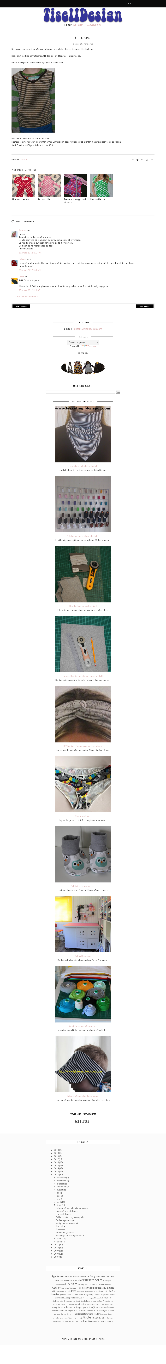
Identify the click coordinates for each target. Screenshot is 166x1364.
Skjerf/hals (93, 1307)
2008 (56, 1253)
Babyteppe (84, 1276)
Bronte (76, 1280)
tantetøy (83, 1313)
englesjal (85, 1284)
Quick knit (68, 1304)
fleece (109, 1284)
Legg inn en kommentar (27, 296)
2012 (56, 1174)
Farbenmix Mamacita (98, 1284)
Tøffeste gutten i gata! (66, 1220)
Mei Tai (107, 1297)
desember (61, 1177)
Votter (103, 1321)
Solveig (22, 259)
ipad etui (63, 1294)
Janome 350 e (77, 1294)
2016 (56, 1162)
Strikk (81, 1310)
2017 (56, 1159)
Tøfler (103, 1318)
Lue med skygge (63, 1214)
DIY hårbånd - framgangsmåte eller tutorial (83, 746)
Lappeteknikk (72, 1298)
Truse (70, 1318)
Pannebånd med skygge (67, 1211)
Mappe (91, 1298)
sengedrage (91, 1304)
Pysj (62, 1304)
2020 (56, 1150)
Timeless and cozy (105, 1314)
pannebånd (97, 1301)
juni (58, 1196)
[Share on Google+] (152, 160)
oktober (60, 1183)
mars (59, 1205)
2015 (56, 1165)
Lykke (21, 276)
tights (91, 1314)
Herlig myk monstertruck (67, 1223)
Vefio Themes (99, 1338)
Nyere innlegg (21, 306)
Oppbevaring (69, 1301)
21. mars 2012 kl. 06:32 (30, 270)
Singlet (79, 1307)
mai (59, 1199)
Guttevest (60, 1229)
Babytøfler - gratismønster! (83, 886)
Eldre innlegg (144, 306)
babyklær (68, 1276)
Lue (80, 1297)
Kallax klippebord (83, 956)
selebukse (81, 1304)
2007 (56, 1257)
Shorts (60, 1307)
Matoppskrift (98, 1298)
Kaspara (23, 230)
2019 (56, 1153)
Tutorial (96, 1317)
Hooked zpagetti (100, 1291)
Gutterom (73, 1288)
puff (54, 1304)
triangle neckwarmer (60, 1318)
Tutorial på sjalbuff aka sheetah (83, 466)
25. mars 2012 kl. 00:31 (30, 290)
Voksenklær (94, 1321)
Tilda (96, 1314)
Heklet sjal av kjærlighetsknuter (70, 1235)
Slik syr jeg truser (83, 816)
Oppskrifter (80, 1301)
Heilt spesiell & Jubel (104, 1287)
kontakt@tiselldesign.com (87, 24)
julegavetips (89, 1294)
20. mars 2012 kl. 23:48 (30, 252)
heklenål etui (61, 1291)
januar (60, 1241)
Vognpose (76, 1321)
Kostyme (58, 1298)
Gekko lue (60, 1226)
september (62, 1186)
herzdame (80, 1291)
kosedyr (112, 1294)
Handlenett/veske (86, 1287)
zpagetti (110, 1321)
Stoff (76, 1310)
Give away (64, 1288)
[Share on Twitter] (138, 160)
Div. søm (71, 1284)
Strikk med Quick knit (65, 1232)
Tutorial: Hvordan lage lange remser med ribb (83, 676)
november (61, 1180)
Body (92, 1276)
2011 (56, 1244)
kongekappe (105, 1294)
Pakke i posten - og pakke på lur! (70, 1217)
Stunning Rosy (103, 1310)
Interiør (55, 1294)
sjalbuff (85, 1307)
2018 (56, 1156)
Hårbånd (111, 1291)
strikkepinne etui (90, 1310)
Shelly (54, 1307)
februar (60, 1238)
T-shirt (74, 1314)
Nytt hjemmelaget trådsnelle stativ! (83, 536)
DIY (79, 1284)
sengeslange (99, 1304)
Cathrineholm (60, 1284)
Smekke (110, 1307)
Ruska (74, 1304)
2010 (56, 1247)
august (60, 1189)
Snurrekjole (68, 1310)
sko (105, 1307)
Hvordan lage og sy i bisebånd (83, 606)
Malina (85, 1298)
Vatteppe (65, 1321)
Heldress (71, 1290)
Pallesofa (88, 1301)
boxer (56, 1280)
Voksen (84, 1321)
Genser (24, 159)
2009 (56, 1250)
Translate (91, 346)
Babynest (76, 1276)
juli (58, 1192)
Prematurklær (108, 1301)
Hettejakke (89, 1291)
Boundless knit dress (105, 1276)
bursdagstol (107, 1280)
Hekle (53, 1291)
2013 (56, 1171)
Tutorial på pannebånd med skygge (83, 1096)
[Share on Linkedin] (147, 160)
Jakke (69, 1294)
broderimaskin (66, 1280)
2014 (56, 1168)
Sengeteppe (109, 1304)
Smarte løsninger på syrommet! (83, 1026)
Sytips (69, 1314)
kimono (97, 1294)
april (59, 1202)
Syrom (63, 1314)
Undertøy (110, 1318)
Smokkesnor (57, 1310)
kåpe (64, 1298)
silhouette (69, 1307)
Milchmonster (58, 1301)
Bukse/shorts (92, 1280)
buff (81, 1280)
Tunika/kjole (82, 1317)
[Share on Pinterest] (142, 160)
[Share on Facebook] (133, 160)
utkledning (57, 1321)
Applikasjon (58, 1276)
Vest (69, 1321)
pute (58, 1304)
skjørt (101, 1307)
